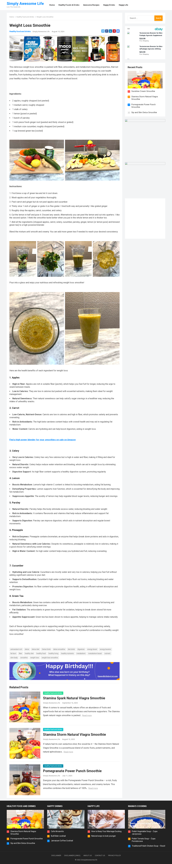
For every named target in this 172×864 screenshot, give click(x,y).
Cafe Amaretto (57, 831)
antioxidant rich (16, 649)
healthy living (53, 653)
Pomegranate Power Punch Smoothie (72, 771)
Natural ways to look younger (103, 836)
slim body (14, 658)
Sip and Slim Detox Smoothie (144, 112)
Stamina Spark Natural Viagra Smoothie (74, 698)
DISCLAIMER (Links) (72, 855)
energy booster (105, 649)
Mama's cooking (137, 806)
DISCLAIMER (56, 855)
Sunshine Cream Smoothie (143, 91)
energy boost (92, 649)
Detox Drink (46, 649)
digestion (81, 649)
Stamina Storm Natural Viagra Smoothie (74, 734)
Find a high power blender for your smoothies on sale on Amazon (42, 439)
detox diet (35, 649)
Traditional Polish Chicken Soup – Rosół (148, 846)
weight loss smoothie (50, 658)
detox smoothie (59, 649)
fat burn (13, 653)
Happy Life (94, 806)
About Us (87, 855)
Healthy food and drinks (25, 17)
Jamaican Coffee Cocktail (62, 841)
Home (11, 17)
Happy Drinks (54, 806)
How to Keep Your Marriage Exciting (106, 831)
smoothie (24, 658)
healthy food (41, 653)
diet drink (71, 649)
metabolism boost (95, 653)
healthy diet (29, 653)
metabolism (81, 653)
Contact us (100, 855)
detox (27, 649)
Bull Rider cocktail (58, 836)
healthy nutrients (67, 653)
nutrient (107, 653)
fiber (20, 653)
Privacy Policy (114, 855)
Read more (87, 715)
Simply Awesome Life (25, 4)
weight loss (34, 658)
